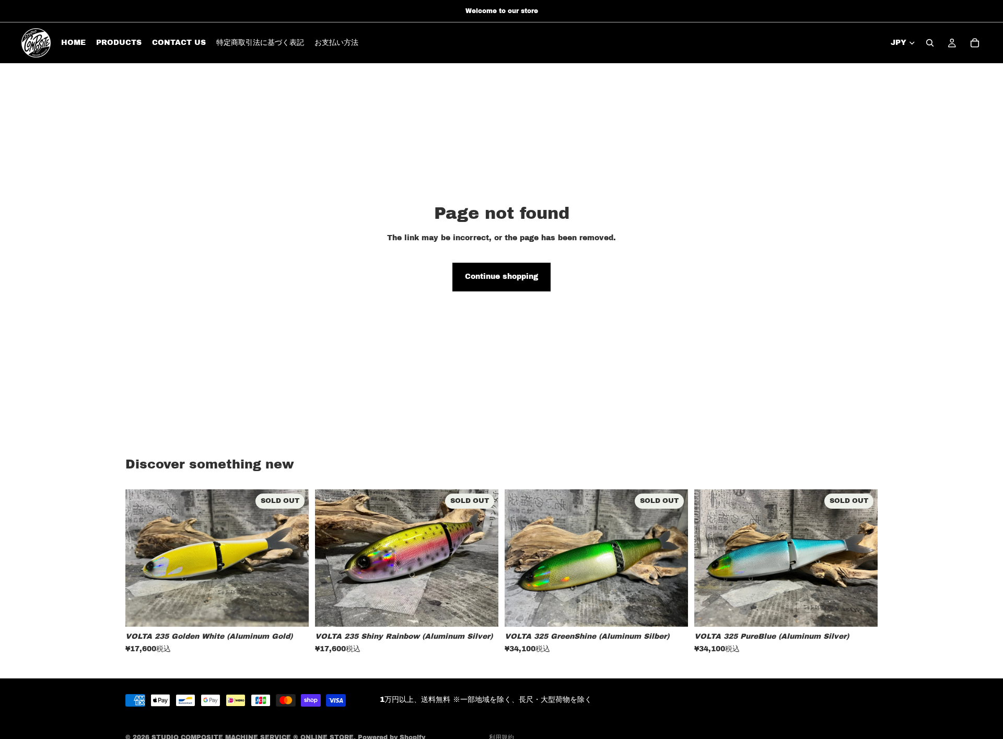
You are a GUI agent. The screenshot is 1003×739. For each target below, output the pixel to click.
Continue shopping (501, 276)
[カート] (974, 42)
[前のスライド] (141, 558)
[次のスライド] (293, 558)
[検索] (929, 42)
